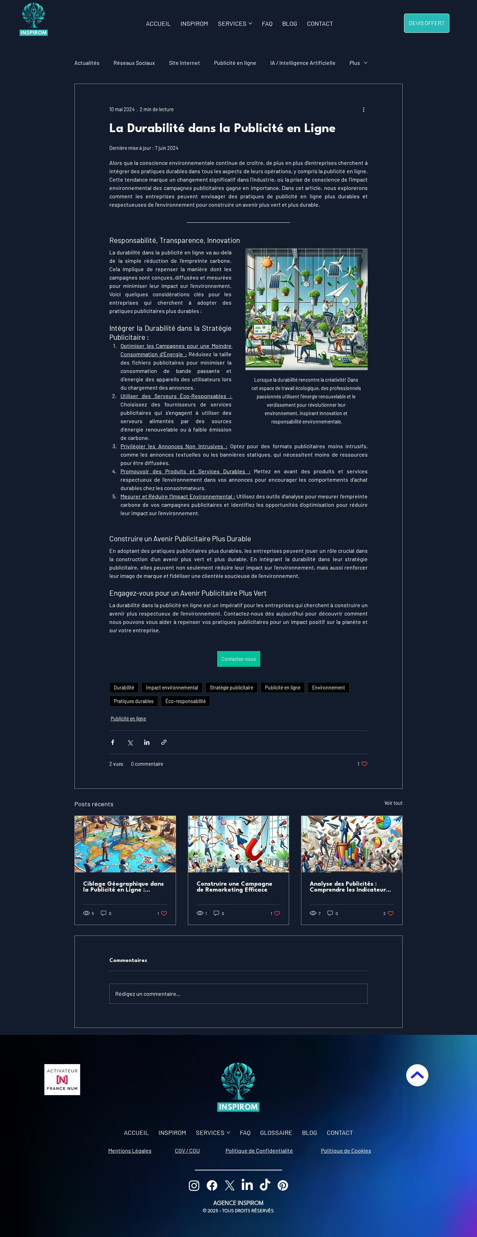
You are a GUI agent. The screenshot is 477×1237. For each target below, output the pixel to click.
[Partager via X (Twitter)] (129, 742)
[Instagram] (194, 1185)
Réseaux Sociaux (134, 62)
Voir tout (393, 803)
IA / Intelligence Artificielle (303, 62)
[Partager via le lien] (164, 742)
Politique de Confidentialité (259, 1150)
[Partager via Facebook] (112, 742)
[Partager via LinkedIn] (147, 742)
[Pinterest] (283, 1185)
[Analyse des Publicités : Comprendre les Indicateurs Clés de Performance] (351, 844)
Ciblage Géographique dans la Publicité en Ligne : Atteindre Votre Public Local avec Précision (123, 887)
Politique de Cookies (346, 1150)
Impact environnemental (172, 687)
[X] (230, 1185)
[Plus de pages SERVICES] (250, 23)
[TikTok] (265, 1185)
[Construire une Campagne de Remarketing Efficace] (238, 844)
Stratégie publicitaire (231, 687)
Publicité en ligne (235, 62)
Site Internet (184, 62)
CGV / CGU (187, 1150)
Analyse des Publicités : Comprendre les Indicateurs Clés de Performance (349, 887)
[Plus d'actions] (363, 109)
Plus (355, 62)
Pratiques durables (134, 701)
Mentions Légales (130, 1150)
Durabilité (124, 687)
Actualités (87, 62)
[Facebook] (212, 1185)
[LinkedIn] (247, 1185)
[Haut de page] (417, 1075)
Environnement (328, 687)
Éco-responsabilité (186, 701)
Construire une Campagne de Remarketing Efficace (234, 887)
